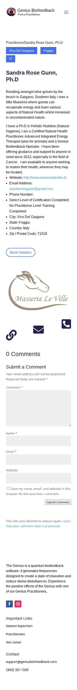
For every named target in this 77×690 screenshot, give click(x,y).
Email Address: (20, 183)
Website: (16, 177)
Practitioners (15, 634)
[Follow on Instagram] (18, 604)
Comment (14, 387)
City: (12, 217)
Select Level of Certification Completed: (39, 200)
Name (11, 433)
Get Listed (13, 642)
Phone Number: (21, 194)
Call (66, 326)
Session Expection (19, 626)
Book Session (20, 252)
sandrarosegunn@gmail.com (31, 189)
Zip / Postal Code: (23, 233)
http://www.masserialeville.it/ (45, 177)
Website (12, 470)
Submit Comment (58, 502)
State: (13, 222)
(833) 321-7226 (17, 670)
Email (11, 452)
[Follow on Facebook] (9, 604)
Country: (15, 228)
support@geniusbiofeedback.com (31, 662)
